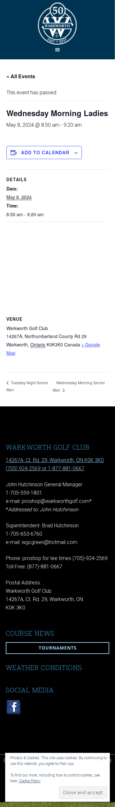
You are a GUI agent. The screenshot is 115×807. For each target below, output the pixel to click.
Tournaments (58, 648)
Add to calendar (45, 152)
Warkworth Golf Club (57, 23)
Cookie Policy (30, 781)
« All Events (20, 76)
